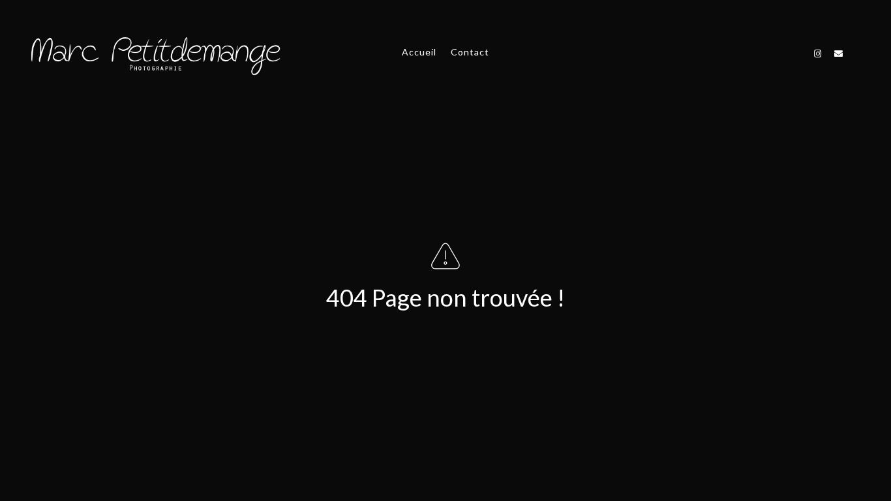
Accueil (419, 51)
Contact (470, 51)
